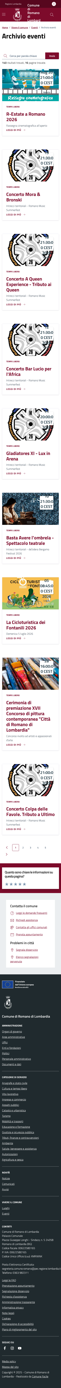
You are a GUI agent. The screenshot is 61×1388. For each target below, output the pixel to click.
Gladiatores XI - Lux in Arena (28, 456)
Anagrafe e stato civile (14, 1083)
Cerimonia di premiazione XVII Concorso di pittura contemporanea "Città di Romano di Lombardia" (28, 716)
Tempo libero (13, 106)
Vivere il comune (19, 27)
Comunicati (8, 1184)
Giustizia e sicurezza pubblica (18, 1132)
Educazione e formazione (16, 1127)
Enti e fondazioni (11, 1048)
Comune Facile (40, 1376)
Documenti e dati (11, 1064)
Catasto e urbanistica (14, 1110)
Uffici (5, 1042)
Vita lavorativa (10, 1094)
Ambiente (7, 1143)
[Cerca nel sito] (52, 15)
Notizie (6, 1178)
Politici (5, 1053)
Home (5, 27)
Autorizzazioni (10, 1154)
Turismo (6, 1116)
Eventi (34, 27)
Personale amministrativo (16, 1059)
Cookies (6, 1318)
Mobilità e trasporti (12, 1121)
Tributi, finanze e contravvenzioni (20, 1138)
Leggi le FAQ (9, 1280)
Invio (52, 56)
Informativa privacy (13, 1307)
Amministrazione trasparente (18, 1302)
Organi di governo (12, 1031)
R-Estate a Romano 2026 (25, 116)
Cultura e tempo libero (14, 1088)
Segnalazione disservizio (15, 1291)
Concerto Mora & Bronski (23, 197)
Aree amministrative (13, 1037)
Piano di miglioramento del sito (19, 1329)
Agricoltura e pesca (12, 1160)
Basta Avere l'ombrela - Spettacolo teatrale (30, 540)
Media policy (9, 1361)
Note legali (8, 1313)
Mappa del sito (10, 1367)
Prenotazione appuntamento (18, 1286)
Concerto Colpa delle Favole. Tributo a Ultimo (30, 811)
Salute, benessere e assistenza (19, 1149)
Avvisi (5, 1189)
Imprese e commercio (14, 1099)
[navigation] (4, 14)
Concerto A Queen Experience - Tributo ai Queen (28, 284)
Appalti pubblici (10, 1105)
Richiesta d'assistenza (14, 1297)
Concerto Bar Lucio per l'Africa (28, 371)
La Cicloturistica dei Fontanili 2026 (25, 625)
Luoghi (5, 1208)
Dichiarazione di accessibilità (18, 1324)
